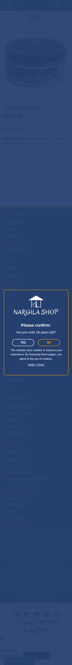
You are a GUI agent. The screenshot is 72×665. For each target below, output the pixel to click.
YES (23, 342)
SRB (31, 365)
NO (49, 342)
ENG (40, 365)
